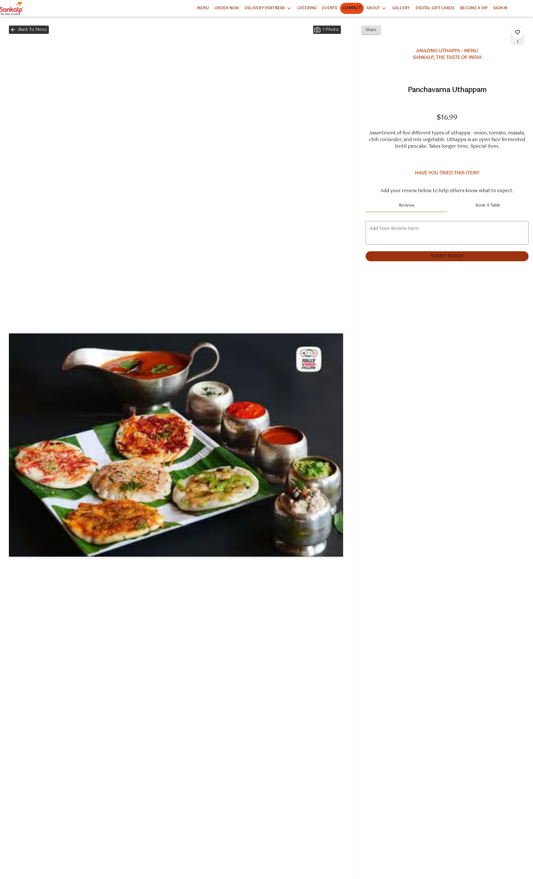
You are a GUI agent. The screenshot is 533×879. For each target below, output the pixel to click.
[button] (268, 8)
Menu (203, 8)
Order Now (226, 8)
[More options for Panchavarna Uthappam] (517, 32)
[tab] (406, 205)
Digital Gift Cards (435, 8)
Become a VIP (474, 8)
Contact (352, 8)
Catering (306, 8)
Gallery (401, 8)
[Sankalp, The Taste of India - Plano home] (25, 8)
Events (329, 8)
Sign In (500, 8)
